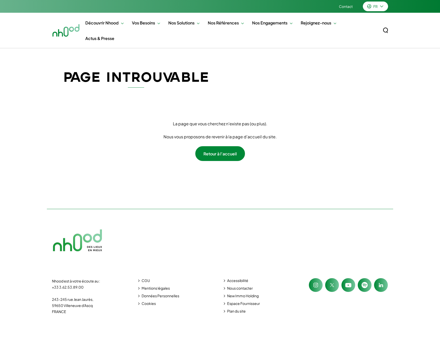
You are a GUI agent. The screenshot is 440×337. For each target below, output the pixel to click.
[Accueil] (66, 30)
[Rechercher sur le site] (385, 30)
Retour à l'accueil (220, 153)
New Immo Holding (243, 295)
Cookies (149, 303)
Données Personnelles (160, 295)
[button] (121, 22)
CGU (146, 280)
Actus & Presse (99, 38)
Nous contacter (240, 288)
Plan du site (236, 311)
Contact (346, 6)
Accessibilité (237, 280)
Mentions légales (156, 288)
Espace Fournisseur (243, 303)
